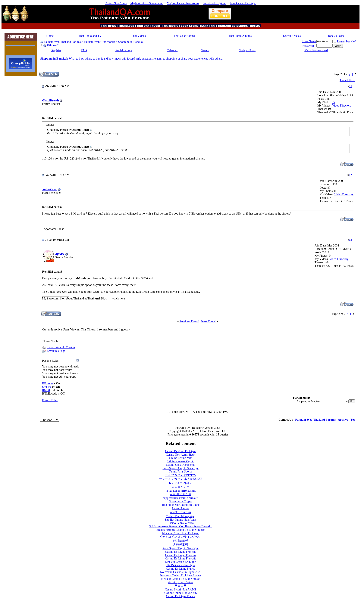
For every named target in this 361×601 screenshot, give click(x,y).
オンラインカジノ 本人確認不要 (180, 479)
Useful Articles (292, 35)
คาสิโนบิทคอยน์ (180, 512)
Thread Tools (347, 80)
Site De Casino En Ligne (180, 565)
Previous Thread (189, 321)
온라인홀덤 (180, 544)
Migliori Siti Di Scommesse (146, 3)
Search (205, 50)
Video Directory (341, 105)
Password (308, 45)
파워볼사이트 (180, 486)
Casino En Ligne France (180, 568)
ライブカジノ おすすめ (180, 475)
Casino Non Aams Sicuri (180, 454)
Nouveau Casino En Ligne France (180, 575)
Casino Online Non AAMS (180, 592)
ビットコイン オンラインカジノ (180, 536)
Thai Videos (138, 35)
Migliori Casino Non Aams (183, 3)
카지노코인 (180, 540)
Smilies (46, 386)
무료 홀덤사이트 (180, 494)
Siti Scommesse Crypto (180, 461)
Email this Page (56, 350)
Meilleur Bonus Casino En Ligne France (180, 529)
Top (353, 419)
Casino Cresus (180, 508)
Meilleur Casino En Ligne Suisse (180, 578)
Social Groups (123, 50)
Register (56, 50)
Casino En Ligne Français (180, 558)
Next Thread (208, 321)
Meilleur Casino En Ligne (180, 561)
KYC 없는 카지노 (180, 483)
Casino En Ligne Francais (180, 551)
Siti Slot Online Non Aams (180, 519)
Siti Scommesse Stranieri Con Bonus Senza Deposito (180, 526)
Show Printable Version (61, 347)
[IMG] (46, 390)
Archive (343, 419)
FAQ (84, 50)
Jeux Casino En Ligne (243, 3)
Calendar (172, 50)
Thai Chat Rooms (184, 35)
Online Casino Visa (180, 458)
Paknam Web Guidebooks (99, 41)
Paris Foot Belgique (214, 3)
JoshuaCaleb (49, 189)
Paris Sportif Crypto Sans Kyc (181, 468)
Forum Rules (50, 400)
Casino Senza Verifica (181, 523)
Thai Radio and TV (90, 35)
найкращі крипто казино (180, 490)
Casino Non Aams (116, 3)
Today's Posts (336, 35)
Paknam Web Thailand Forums (62, 41)
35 (333, 102)
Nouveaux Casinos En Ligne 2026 (180, 572)
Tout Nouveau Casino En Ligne (180, 504)
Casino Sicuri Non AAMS (180, 589)
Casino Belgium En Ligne (180, 451)
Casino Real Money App (180, 516)
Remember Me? (346, 41)
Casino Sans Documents (180, 464)
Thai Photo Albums (240, 35)
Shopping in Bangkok (131, 41)
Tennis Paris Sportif (180, 471)
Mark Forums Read (316, 50)
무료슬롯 (180, 585)
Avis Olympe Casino (180, 582)
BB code (47, 383)
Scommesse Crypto (180, 501)
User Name (309, 41)
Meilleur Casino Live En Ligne (180, 533)
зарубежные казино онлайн (180, 498)
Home (50, 35)
